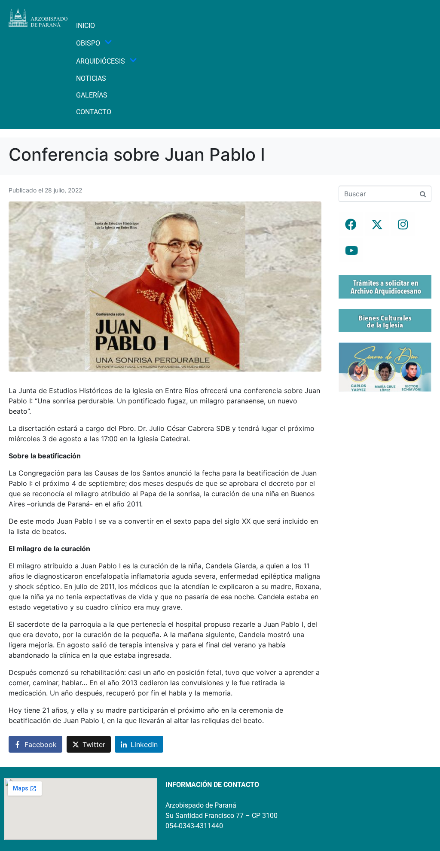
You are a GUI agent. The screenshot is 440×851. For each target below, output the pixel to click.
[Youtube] (351, 250)
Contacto (93, 112)
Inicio (85, 25)
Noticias (91, 78)
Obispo (88, 43)
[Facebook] (351, 224)
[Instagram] (403, 224)
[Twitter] (377, 224)
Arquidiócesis (100, 61)
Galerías (91, 95)
